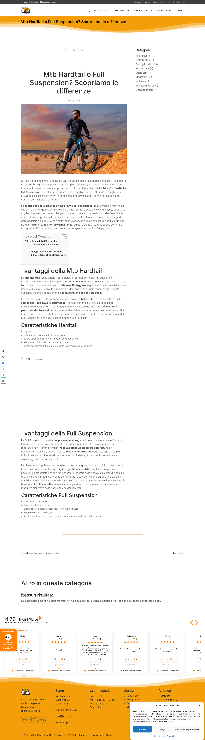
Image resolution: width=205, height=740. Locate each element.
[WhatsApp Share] (3, 369)
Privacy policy (169, 699)
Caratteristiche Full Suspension (50, 255)
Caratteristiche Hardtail (46, 244)
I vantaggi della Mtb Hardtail (42, 241)
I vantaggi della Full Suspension (45, 251)
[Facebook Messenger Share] (3, 363)
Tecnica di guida (74, 50)
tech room (141, 81)
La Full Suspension (32, 440)
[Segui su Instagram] (30, 719)
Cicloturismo (143, 60)
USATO (178, 11)
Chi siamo (138, 2)
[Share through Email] (3, 380)
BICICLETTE (99, 11)
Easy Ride (132, 695)
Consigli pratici (144, 64)
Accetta (142, 729)
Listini (139, 72)
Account (164, 2)
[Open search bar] (88, 10)
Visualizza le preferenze (187, 729)
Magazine (141, 77)
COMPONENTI (119, 11)
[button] (199, 705)
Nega (162, 729)
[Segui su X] (36, 719)
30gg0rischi (133, 699)
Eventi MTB (142, 68)
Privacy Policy (172, 736)
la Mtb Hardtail (87, 299)
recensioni (38, 622)
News (155, 2)
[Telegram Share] (3, 375)
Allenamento (143, 55)
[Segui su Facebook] (23, 719)
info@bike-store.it (66, 716)
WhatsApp (62, 722)
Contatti (147, 2)
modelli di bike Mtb (102, 188)
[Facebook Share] (3, 351)
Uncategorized (144, 89)
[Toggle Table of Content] (63, 236)
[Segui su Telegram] (43, 719)
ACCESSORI (162, 11)
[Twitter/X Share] (3, 357)
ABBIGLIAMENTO (141, 11)
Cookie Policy (160, 736)
